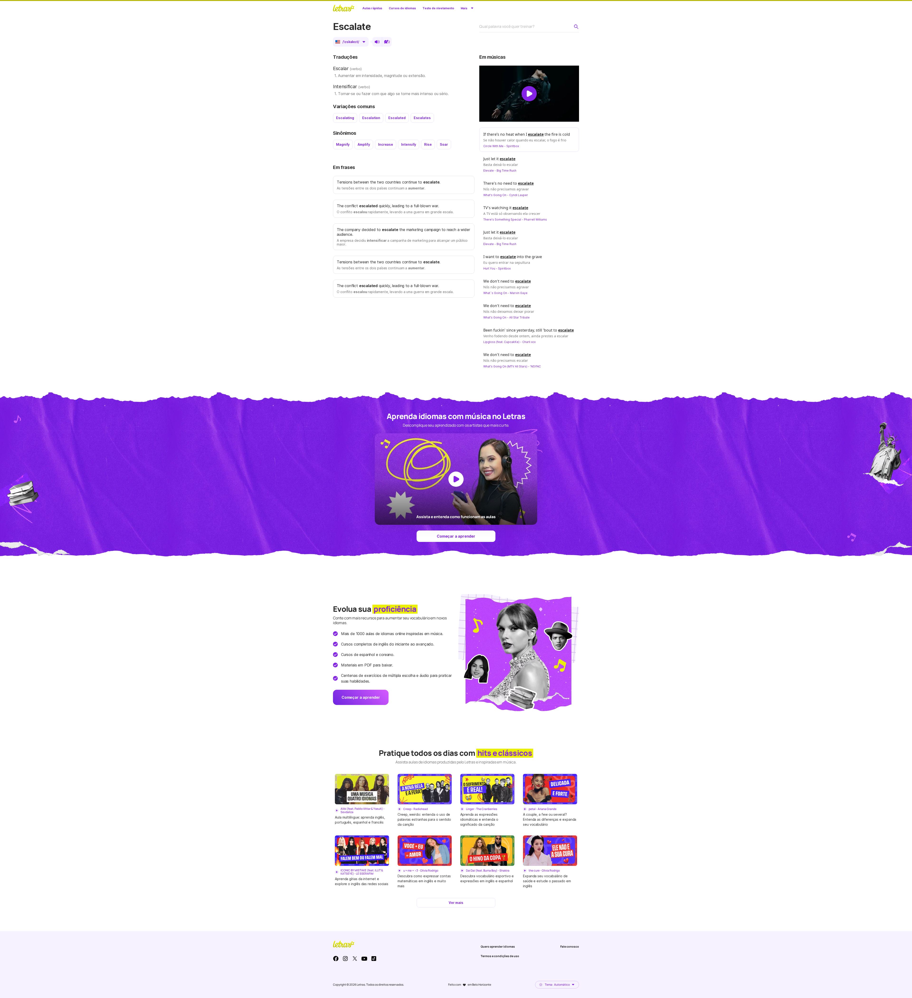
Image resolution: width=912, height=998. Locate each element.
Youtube (364, 958)
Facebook (336, 958)
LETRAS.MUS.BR (343, 8)
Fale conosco (569, 947)
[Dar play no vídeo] (529, 93)
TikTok (374, 958)
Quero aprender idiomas (498, 947)
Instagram (345, 958)
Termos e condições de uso (500, 956)
